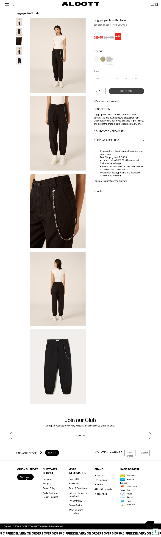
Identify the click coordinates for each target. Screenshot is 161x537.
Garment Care (75, 479)
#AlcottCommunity (103, 489)
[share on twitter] (101, 197)
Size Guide (74, 483)
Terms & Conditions (78, 488)
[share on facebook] (96, 197)
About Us (98, 475)
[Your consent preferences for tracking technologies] (155, 531)
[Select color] (97, 64)
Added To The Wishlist (107, 101)
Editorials (98, 484)
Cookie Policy (75, 505)
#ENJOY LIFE (101, 494)
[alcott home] (80, 4)
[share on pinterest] (106, 197)
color (98, 51)
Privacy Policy (75, 500)
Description (102, 109)
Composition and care (109, 131)
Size (96, 70)
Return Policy (49, 488)
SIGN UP (80, 435)
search (52, 453)
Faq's (124, 181)
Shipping (47, 483)
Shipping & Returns (106, 140)
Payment (47, 479)
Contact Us (25, 478)
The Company (101, 480)
